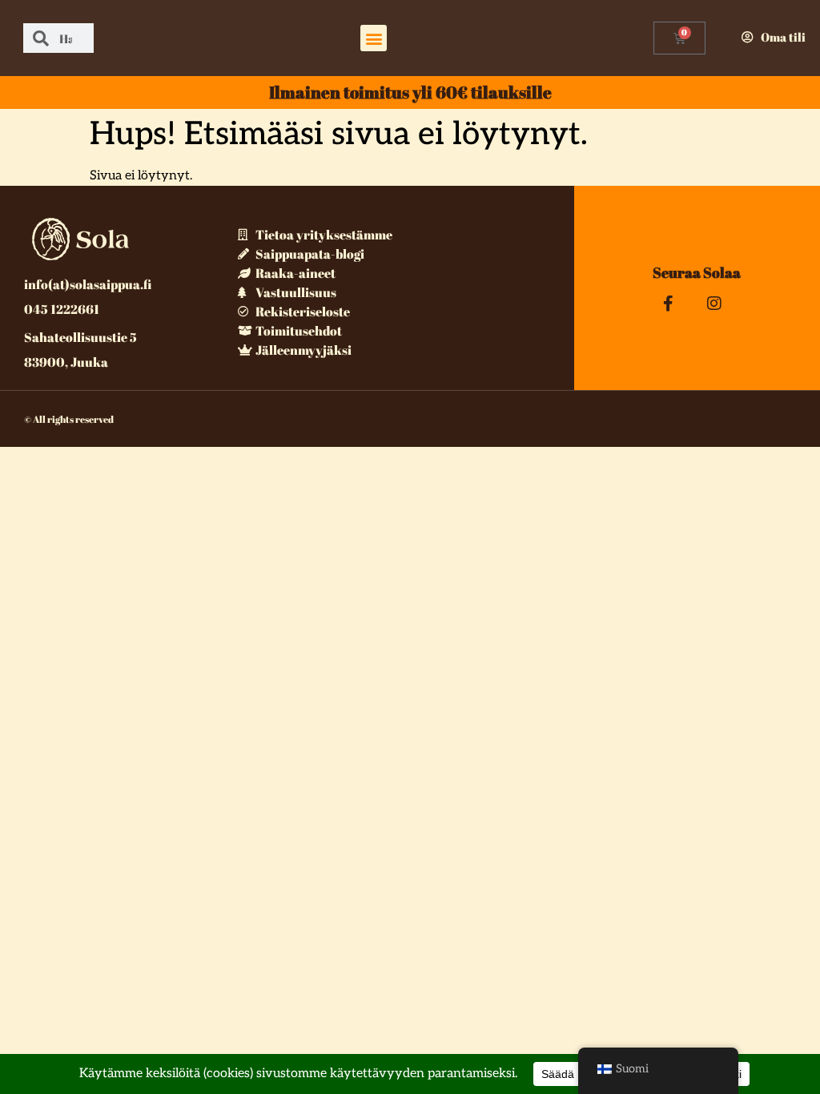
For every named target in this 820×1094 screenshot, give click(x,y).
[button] (373, 38)
